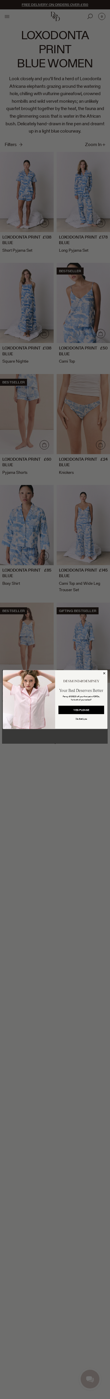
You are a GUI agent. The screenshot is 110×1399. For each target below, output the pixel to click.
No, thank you (81, 718)
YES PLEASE (81, 710)
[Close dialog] (104, 673)
